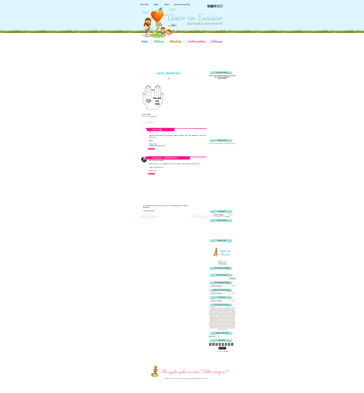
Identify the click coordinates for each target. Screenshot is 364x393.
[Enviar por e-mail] (143, 114)
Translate (227, 216)
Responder (151, 148)
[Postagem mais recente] (149, 218)
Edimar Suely (157, 129)
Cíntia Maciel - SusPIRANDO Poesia (165, 158)
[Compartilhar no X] (146, 114)
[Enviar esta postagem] (168, 78)
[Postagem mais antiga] (199, 218)
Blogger (226, 351)
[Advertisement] (188, 54)
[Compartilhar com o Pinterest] (150, 114)
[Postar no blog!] (144, 114)
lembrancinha (153, 116)
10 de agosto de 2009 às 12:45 (199, 129)
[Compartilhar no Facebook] (148, 114)
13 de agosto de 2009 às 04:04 (199, 157)
